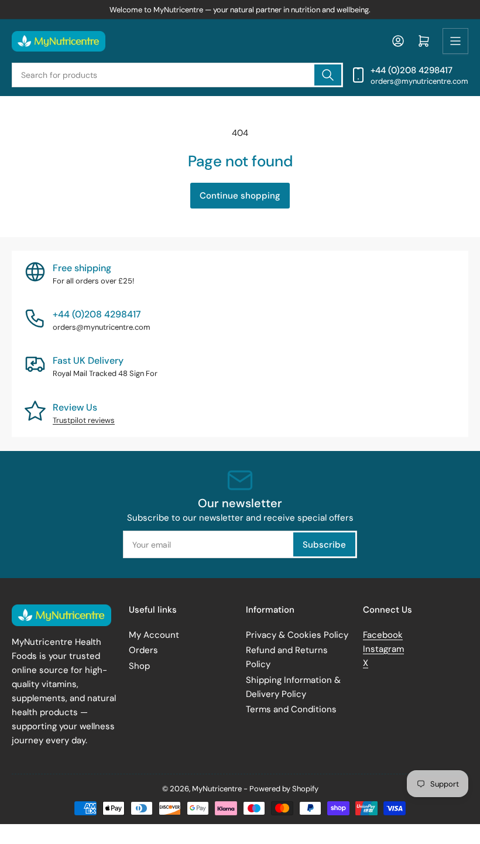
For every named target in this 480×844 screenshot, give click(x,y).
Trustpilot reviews (84, 420)
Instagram (383, 649)
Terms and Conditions (291, 709)
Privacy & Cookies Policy (297, 635)
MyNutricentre (217, 789)
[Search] (328, 75)
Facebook (383, 635)
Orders (143, 650)
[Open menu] (455, 41)
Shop (139, 666)
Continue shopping (240, 195)
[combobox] (177, 75)
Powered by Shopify (283, 789)
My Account (154, 635)
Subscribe (324, 545)
